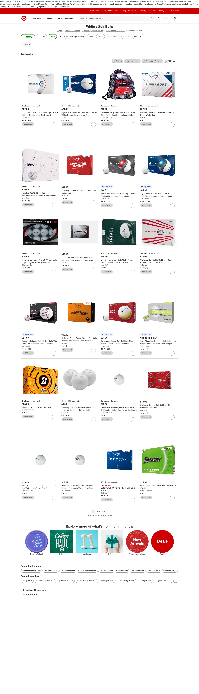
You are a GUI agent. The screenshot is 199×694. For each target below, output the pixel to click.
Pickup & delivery (65, 18)
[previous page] (93, 511)
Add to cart (28, 124)
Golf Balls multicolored (87, 571)
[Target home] (24, 18)
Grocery (116, 1)
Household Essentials (128, 1)
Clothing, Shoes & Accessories (56, 1)
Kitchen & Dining (88, 1)
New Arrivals (144, 4)
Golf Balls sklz (122, 571)
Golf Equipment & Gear (115, 31)
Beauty (144, 1)
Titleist (63, 263)
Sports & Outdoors (166, 1)
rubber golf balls (107, 581)
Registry (41, 6)
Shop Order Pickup (10, 6)
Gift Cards (93, 4)
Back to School (22, 1)
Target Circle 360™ (129, 11)
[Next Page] (176, 37)
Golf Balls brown (169, 571)
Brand (62, 36)
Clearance (135, 4)
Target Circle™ (95, 11)
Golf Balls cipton (137, 571)
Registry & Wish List (147, 11)
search (151, 18)
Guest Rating (113, 36)
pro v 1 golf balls (164, 581)
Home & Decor (75, 1)
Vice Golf (25, 198)
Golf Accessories (50, 571)
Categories (37, 18)
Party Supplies (76, 4)
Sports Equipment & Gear (92, 31)
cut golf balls (146, 581)
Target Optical (120, 4)
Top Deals (172, 4)
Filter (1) (29, 37)
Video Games (44, 4)
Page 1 (89, 515)
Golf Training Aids (68, 571)
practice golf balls (87, 581)
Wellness (187, 1)
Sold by (126, 36)
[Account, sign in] (164, 18)
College (31, 1)
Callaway (25, 117)
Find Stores (67, 6)
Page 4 (109, 515)
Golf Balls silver (154, 571)
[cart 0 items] (175, 18)
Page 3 (103, 515)
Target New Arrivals (8, 1)
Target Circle (57, 6)
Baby (139, 1)
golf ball (29, 581)
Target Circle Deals (184, 4)
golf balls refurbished (30, 594)
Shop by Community (106, 4)
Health (180, 1)
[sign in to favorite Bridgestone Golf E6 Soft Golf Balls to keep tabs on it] (54, 417)
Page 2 (96, 515)
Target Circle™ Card (111, 11)
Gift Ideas (85, 4)
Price (91, 36)
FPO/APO (138, 36)
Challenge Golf (106, 117)
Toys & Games (18, 4)
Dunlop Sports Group (147, 491)
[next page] (106, 511)
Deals (128, 4)
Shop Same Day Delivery (28, 6)
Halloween (39, 1)
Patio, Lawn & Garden (104, 1)
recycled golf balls (127, 581)
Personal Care (153, 1)
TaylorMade (65, 117)
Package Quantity (76, 36)
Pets (176, 1)
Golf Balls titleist (106, 571)
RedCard (48, 6)
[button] (107, 186)
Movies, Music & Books (60, 4)
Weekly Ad (162, 11)
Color (52, 36)
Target (59, 31)
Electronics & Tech (31, 4)
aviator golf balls (45, 581)
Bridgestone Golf (28, 410)
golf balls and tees (66, 581)
